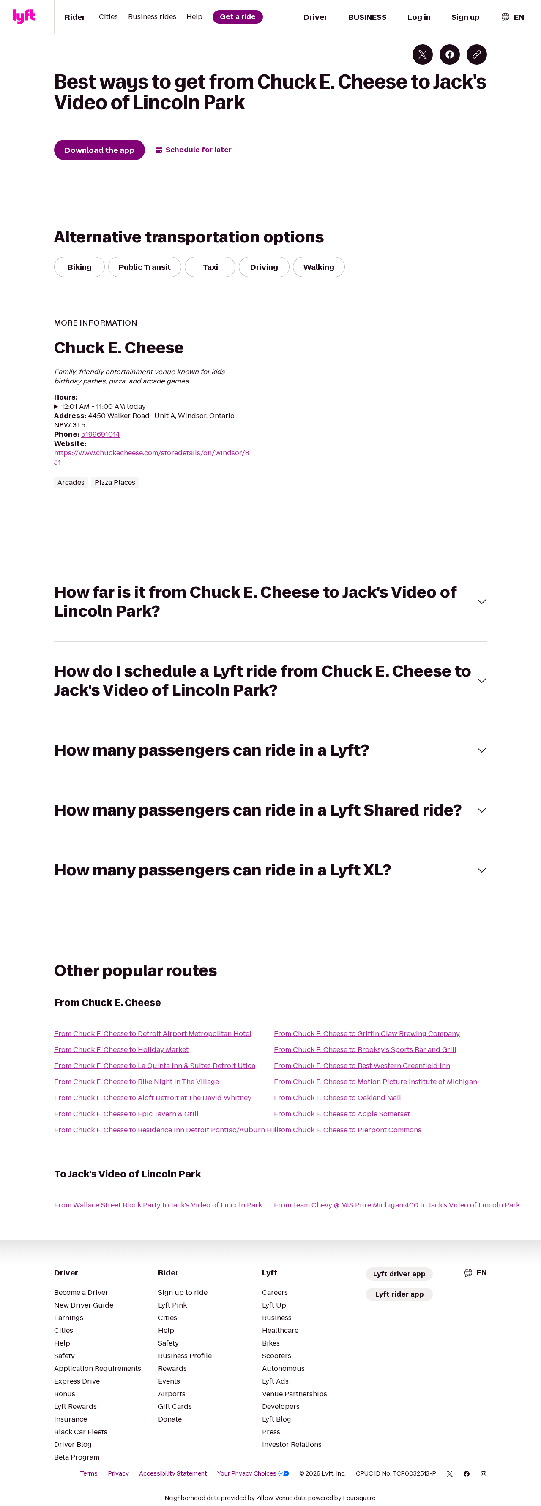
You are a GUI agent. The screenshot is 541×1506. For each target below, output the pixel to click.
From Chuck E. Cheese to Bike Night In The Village (136, 1082)
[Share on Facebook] (450, 54)
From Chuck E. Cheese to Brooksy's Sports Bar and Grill (365, 1050)
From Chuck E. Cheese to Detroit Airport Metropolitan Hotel (152, 1033)
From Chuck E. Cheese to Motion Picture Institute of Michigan (375, 1082)
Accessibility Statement (173, 1473)
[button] (270, 602)
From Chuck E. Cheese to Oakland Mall (337, 1098)
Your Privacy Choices (246, 1473)
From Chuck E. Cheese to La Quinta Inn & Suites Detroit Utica (154, 1066)
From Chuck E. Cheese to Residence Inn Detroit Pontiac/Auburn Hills (168, 1130)
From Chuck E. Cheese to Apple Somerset (342, 1114)
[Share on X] (423, 54)
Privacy (118, 1473)
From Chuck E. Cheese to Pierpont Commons (347, 1130)
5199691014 (100, 434)
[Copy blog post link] (477, 54)
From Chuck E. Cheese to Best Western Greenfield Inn (362, 1066)
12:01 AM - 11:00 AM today (103, 406)
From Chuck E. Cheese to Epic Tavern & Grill (126, 1114)
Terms (89, 1473)
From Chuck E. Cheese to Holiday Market (121, 1050)
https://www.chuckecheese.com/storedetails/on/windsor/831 (151, 457)
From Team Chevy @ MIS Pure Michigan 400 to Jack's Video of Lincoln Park (397, 1205)
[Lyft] (23, 16)
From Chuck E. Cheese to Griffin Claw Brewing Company (367, 1033)
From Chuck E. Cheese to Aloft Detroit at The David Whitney (152, 1098)
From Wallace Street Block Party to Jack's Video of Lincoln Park (158, 1205)
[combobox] (512, 17)
